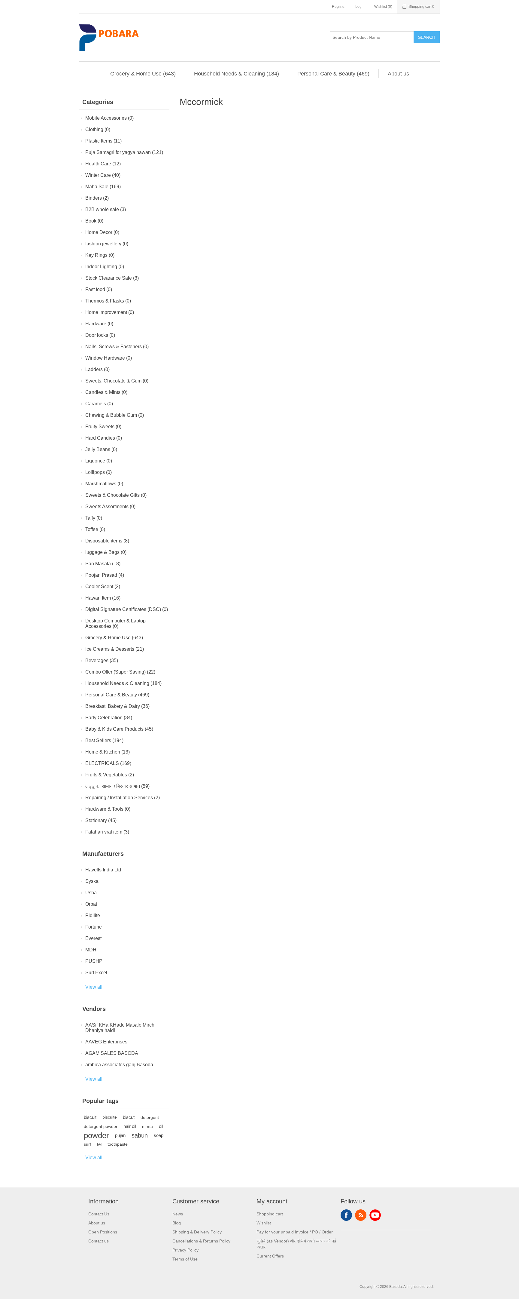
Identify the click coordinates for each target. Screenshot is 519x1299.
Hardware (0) (99, 323)
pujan (120, 1135)
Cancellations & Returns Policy (201, 1241)
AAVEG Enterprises (106, 1041)
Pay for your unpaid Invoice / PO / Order (294, 1232)
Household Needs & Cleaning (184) (236, 74)
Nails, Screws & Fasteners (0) (117, 346)
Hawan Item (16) (102, 597)
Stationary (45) (101, 820)
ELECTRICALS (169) (108, 763)
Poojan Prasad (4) (104, 575)
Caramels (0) (99, 403)
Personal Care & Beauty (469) (333, 74)
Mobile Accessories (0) (109, 118)
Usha (91, 892)
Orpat (91, 904)
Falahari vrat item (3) (107, 831)
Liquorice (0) (98, 460)
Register (339, 7)
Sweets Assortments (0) (110, 506)
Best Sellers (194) (104, 740)
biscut (129, 1117)
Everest (93, 938)
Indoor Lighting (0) (104, 266)
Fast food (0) (98, 289)
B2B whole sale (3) (105, 209)
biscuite (109, 1117)
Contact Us (98, 1213)
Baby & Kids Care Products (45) (119, 729)
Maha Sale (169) (103, 186)
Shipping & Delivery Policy (197, 1232)
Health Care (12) (103, 163)
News (177, 1213)
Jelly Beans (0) (101, 449)
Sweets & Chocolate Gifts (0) (116, 495)
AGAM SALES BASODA (111, 1053)
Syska (92, 881)
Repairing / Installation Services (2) (122, 797)
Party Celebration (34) (108, 717)
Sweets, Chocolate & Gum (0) (116, 380)
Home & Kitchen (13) (107, 751)
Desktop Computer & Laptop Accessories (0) (115, 623)
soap (158, 1135)
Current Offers (270, 1256)
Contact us (98, 1241)
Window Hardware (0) (108, 358)
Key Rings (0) (99, 255)
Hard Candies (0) (103, 438)
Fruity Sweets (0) (103, 426)
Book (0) (94, 220)
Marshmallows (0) (104, 483)
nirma (147, 1126)
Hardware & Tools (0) (107, 809)
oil (161, 1126)
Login (360, 7)
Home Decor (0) (102, 232)
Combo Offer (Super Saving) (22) (120, 671)
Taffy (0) (93, 518)
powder (96, 1135)
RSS (360, 1215)
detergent (150, 1117)
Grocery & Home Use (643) (143, 74)
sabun (140, 1135)
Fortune (93, 926)
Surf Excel (96, 972)
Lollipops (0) (98, 472)
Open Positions (102, 1232)
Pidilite (92, 915)
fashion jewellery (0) (106, 243)
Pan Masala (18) (102, 563)
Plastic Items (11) (103, 140)
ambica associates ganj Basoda (119, 1064)
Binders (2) (97, 198)
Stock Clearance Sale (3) (112, 278)
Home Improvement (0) (109, 312)
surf (87, 1144)
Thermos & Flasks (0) (108, 300)
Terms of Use (185, 1259)
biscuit (90, 1117)
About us (398, 74)
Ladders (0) (97, 369)
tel (99, 1144)
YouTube (375, 1215)
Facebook (346, 1215)
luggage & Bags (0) (105, 552)
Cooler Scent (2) (102, 586)
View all (93, 987)
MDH (90, 949)
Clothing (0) (97, 129)
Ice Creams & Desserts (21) (114, 649)
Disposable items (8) (107, 540)
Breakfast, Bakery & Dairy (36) (117, 706)
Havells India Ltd (103, 869)
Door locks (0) (100, 335)
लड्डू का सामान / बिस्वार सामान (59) (117, 786)
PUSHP (93, 961)
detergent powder (100, 1126)
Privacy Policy (185, 1250)
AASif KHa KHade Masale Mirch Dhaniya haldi (119, 1027)
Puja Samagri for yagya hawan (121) (124, 152)
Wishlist (263, 1223)
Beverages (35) (101, 660)
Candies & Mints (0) (106, 392)
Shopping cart (269, 1213)
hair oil (129, 1126)
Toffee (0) (95, 529)
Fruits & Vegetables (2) (109, 774)
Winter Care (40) (102, 175)
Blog (176, 1223)
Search (426, 37)
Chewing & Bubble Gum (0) (114, 415)
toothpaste (118, 1144)
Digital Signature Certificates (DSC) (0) (126, 609)
